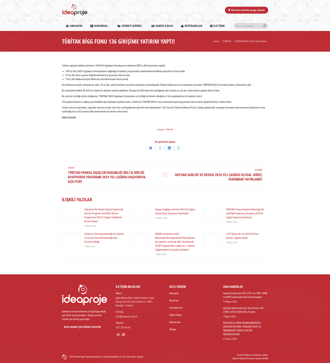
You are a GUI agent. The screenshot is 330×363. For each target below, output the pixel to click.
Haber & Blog (175, 315)
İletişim (172, 329)
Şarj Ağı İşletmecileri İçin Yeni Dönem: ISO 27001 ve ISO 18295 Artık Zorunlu (243, 310)
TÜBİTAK (169, 129)
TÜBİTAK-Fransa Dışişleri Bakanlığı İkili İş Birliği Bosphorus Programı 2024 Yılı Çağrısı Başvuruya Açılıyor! (245, 213)
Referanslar (175, 322)
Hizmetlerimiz (176, 307)
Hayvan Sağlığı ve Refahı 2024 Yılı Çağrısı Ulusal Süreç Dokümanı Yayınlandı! (175, 211)
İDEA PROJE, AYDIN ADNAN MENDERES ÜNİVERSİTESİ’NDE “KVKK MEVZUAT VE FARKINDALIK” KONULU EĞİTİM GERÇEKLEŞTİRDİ (242, 329)
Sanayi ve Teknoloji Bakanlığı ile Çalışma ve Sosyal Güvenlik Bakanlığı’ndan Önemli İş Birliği (104, 237)
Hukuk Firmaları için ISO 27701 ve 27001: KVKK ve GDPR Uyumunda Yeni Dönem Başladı (245, 295)
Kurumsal (173, 300)
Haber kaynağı (69, 117)
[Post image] (71, 215)
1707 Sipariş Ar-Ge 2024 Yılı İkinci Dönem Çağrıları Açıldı (242, 235)
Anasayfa (174, 293)
